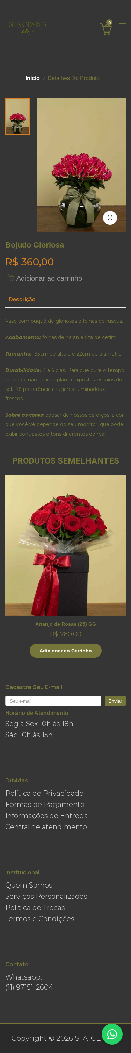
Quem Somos (28, 885)
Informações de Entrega (46, 815)
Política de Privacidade (44, 793)
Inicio (33, 78)
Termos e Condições (39, 919)
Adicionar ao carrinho (48, 278)
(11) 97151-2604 (29, 987)
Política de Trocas (35, 907)
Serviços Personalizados (46, 896)
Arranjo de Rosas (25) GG (65, 624)
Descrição (22, 299)
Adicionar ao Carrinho (65, 650)
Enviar (115, 701)
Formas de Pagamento (45, 804)
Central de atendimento (46, 827)
